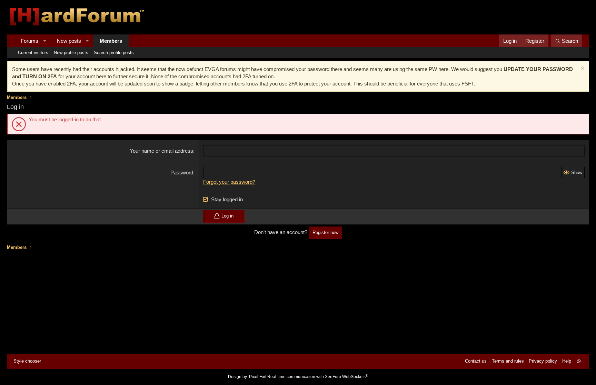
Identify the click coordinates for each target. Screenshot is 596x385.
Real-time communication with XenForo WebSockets (317, 376)
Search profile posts (114, 52)
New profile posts (71, 52)
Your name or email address (161, 151)
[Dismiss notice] (582, 69)
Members (111, 41)
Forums (29, 41)
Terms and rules (508, 361)
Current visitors (33, 52)
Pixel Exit (257, 376)
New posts (69, 41)
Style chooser (27, 361)
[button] (44, 40)
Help (566, 361)
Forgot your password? (229, 182)
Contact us (476, 361)
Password (181, 172)
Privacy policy (543, 361)
